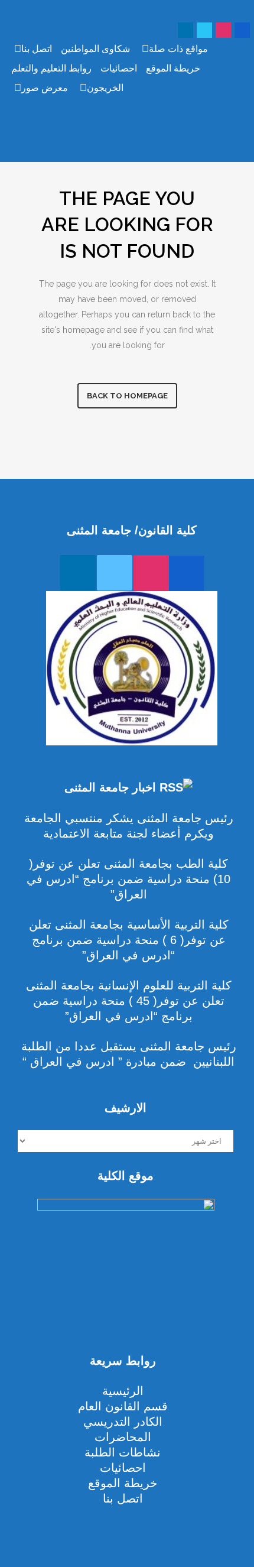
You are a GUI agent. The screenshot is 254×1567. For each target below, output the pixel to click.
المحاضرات (123, 1436)
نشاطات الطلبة (122, 1452)
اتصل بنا (36, 48)
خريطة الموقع (173, 68)
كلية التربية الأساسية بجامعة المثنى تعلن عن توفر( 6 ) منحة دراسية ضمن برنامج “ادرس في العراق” (129, 940)
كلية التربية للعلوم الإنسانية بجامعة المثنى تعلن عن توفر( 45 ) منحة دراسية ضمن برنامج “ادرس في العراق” (129, 1001)
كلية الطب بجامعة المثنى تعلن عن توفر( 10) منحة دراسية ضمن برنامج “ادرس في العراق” (128, 879)
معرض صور (44, 87)
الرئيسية (123, 1390)
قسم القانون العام (123, 1406)
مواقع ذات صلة (178, 48)
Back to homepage (127, 395)
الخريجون (105, 87)
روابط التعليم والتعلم (51, 68)
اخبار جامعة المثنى (110, 787)
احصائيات (118, 68)
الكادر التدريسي (122, 1421)
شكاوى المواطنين (95, 48)
